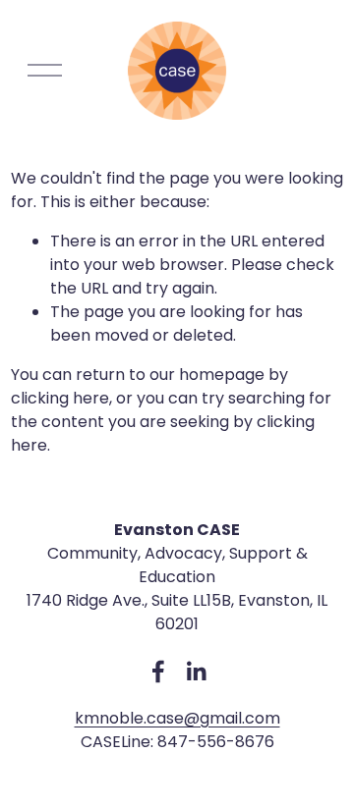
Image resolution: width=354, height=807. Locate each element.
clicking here (60, 398)
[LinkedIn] (195, 671)
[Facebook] (158, 671)
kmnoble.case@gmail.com (177, 718)
